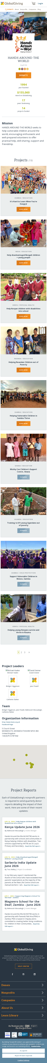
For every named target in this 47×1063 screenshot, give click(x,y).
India (17, 251)
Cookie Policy (36, 1046)
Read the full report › (33, 846)
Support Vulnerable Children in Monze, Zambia (23, 577)
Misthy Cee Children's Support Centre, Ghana (23, 470)
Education (28, 198)
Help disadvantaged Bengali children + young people (23, 256)
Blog (39, 9)
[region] (23, 1051)
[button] (26, 763)
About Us (7, 1008)
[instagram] (23, 974)
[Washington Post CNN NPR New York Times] (23, 1027)
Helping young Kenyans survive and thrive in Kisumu (23, 631)
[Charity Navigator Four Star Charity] (8, 1035)
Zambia (18, 198)
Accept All (23, 1051)
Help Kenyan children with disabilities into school (23, 309)
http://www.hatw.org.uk (11, 722)
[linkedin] (35, 974)
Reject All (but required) (23, 1056)
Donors (5, 985)
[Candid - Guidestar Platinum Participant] (15, 1035)
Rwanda (17, 359)
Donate (23, 75)
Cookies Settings (23, 1060)
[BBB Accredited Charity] (23, 1034)
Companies (32, 9)
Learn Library (9, 1015)
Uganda (17, 519)
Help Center (23, 966)
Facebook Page (7, 724)
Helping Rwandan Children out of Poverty (23, 363)
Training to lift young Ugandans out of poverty (23, 524)
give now (23, 209)
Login (40, 3)
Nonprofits (23, 9)
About (17, 9)
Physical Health (27, 305)
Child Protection (28, 573)
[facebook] (12, 974)
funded (23, 477)
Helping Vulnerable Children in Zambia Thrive (23, 417)
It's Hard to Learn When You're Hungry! (23, 202)
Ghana (18, 466)
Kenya (15, 305)
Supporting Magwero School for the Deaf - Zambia (22, 897)
